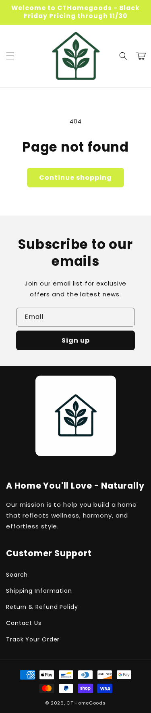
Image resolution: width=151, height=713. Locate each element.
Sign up (76, 340)
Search (17, 575)
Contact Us (23, 623)
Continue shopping (75, 177)
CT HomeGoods (85, 703)
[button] (10, 56)
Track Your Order (33, 639)
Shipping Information (39, 591)
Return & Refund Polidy (42, 607)
